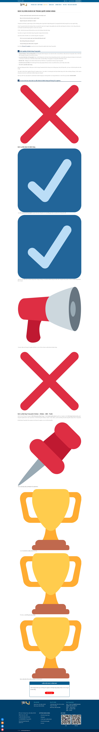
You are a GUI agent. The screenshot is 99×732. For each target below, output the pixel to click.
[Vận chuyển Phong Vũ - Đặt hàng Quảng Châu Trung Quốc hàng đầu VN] (23, 5)
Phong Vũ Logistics (26, 46)
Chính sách (58, 4)
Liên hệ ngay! (49, 692)
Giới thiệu (40, 4)
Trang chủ (34, 4)
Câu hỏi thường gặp (45, 721)
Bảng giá (51, 4)
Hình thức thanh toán (45, 715)
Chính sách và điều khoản (46, 719)
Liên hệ (42, 723)
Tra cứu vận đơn (72, 4)
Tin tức (65, 4)
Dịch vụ (45, 4)
